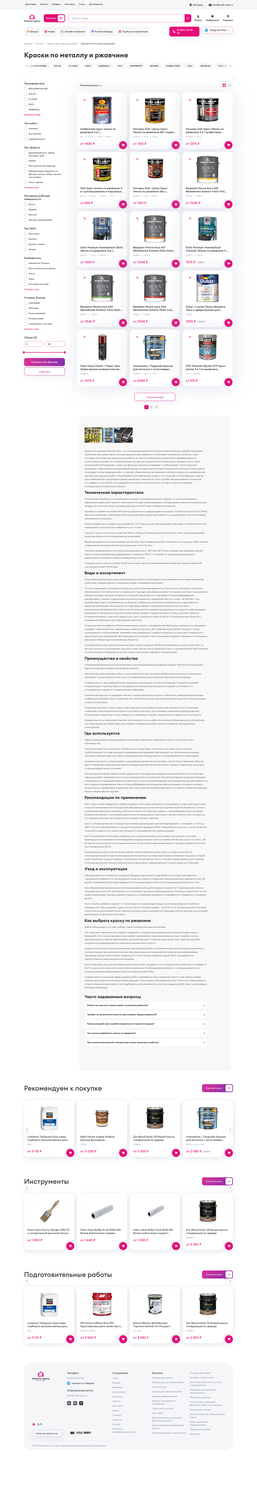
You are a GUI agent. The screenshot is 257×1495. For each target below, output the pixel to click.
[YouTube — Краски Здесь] (81, 1403)
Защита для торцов (200, 1409)
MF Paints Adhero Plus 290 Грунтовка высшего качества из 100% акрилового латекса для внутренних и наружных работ (101, 1327)
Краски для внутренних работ (168, 1382)
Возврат (56, 4)
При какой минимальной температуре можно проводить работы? (123, 1042)
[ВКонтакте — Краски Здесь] (69, 1403)
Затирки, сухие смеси (202, 1377)
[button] (26, 78)
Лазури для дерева (200, 1429)
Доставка (30, 4)
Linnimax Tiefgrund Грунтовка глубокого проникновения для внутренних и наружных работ (47, 1140)
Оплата (44, 4)
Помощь (116, 1415)
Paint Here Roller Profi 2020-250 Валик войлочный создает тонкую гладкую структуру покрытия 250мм (100, 1234)
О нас (82, 4)
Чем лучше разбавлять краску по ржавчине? (111, 1033)
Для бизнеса (96, 4)
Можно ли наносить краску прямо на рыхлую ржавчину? (117, 1005)
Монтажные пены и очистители (169, 1432)
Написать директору (47, 1433)
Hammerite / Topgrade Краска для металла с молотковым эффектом (206, 1140)
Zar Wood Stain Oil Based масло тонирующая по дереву (154, 1138)
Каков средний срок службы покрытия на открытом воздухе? (121, 1023)
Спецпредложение (162, 1377)
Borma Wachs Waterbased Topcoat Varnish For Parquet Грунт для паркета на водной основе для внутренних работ (153, 1327)
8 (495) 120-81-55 (75, 1378)
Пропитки (195, 1434)
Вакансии (117, 1387)
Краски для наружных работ (167, 1391)
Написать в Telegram (83, 1383)
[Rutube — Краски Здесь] (75, 1403)
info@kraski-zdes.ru (77, 1395)
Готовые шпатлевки (200, 1373)
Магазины (117, 1396)
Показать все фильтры (44, 362)
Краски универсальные (164, 1396)
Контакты (70, 4)
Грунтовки (157, 1413)
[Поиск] (188, 18)
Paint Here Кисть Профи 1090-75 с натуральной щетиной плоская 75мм (49, 1233)
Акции (115, 1410)
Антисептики (159, 1387)
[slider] (23, 352)
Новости (117, 1419)
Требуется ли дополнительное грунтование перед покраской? (122, 1014)
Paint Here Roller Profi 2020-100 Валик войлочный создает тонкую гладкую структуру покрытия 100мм (153, 1234)
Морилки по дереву (200, 1397)
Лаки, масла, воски (162, 1408)
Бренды (116, 1382)
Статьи (116, 1424)
